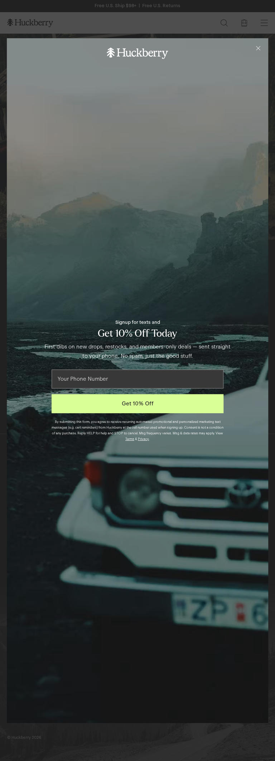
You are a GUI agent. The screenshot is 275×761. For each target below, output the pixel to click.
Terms (129, 439)
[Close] (258, 48)
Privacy (143, 439)
